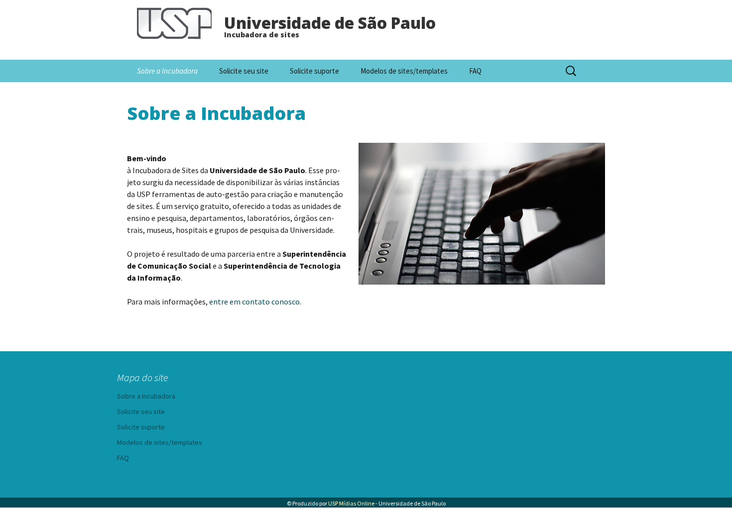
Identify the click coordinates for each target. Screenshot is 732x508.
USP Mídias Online (351, 503)
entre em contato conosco (254, 301)
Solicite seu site (243, 71)
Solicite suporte (314, 71)
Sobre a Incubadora (167, 71)
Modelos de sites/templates (404, 71)
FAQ (475, 71)
